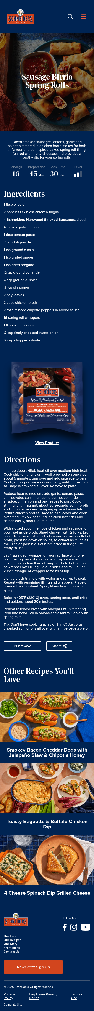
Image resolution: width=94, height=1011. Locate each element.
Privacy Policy (9, 996)
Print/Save (22, 646)
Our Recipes (12, 940)
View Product (47, 443)
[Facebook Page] (65, 927)
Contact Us (12, 951)
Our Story (10, 944)
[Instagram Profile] (73, 927)
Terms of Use (77, 996)
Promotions (12, 947)
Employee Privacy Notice (43, 996)
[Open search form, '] (70, 17)
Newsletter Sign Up (33, 967)
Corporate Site (13, 1004)
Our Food (10, 936)
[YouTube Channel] (85, 927)
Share (57, 646)
